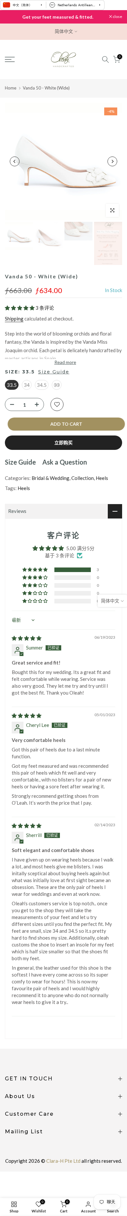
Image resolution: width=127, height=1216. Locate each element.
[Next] (112, 161)
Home (10, 87)
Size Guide (53, 372)
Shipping (14, 318)
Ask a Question (64, 462)
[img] (26, 638)
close (117, 17)
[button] (20, 308)
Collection (82, 478)
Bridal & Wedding (50, 478)
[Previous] (15, 161)
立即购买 (63, 442)
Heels (102, 478)
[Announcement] (57, 17)
